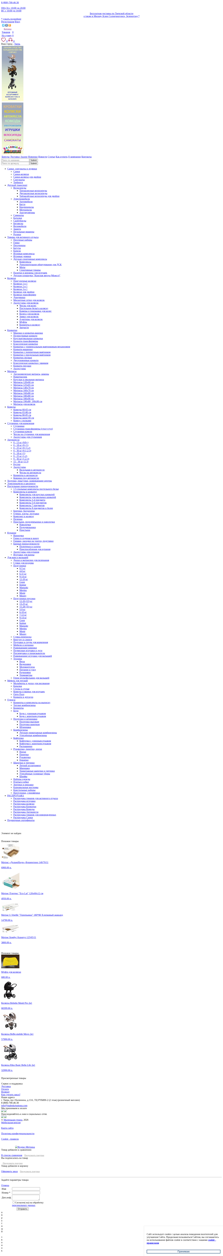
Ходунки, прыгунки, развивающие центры (29, 480)
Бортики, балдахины (24, 511)
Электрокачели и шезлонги (21, 483)
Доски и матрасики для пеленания (31, 560)
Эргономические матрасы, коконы (31, 374)
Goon (22, 582)
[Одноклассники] (9, 25)
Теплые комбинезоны (24, 705)
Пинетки (24, 754)
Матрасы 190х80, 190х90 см (27, 401)
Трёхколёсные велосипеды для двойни (39, 196)
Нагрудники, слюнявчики (26, 793)
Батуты (17, 248)
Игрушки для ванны (23, 554)
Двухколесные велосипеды (33, 193)
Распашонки (25, 746)
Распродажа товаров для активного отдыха (35, 798)
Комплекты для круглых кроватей (37, 494)
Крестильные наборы (24, 790)
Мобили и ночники (23, 645)
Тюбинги (18, 182)
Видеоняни (25, 664)
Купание (11, 533)
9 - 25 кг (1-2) (20, 456)
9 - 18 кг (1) (19, 453)
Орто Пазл (18, 694)
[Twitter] (3, 25)
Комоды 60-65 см (22, 409)
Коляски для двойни (23, 292)
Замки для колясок (29, 316)
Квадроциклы (26, 207)
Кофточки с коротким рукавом (35, 743)
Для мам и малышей (17, 557)
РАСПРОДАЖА (15, 795)
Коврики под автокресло (26, 478)
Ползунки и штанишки (25, 719)
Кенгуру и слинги (22, 639)
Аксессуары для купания (26, 552)
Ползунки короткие (29, 724)
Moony (22, 595)
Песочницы (19, 245)
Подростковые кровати (25, 335)
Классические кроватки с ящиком (30, 363)
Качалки (17, 686)
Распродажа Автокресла (25, 812)
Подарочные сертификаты (21, 820)
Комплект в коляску (23, 516)
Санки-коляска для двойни (27, 177)
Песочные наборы (22, 240)
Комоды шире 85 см (23, 418)
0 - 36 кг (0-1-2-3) (22, 450)
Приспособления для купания (34, 549)
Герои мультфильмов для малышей (31, 678)
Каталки (17, 218)
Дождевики (19, 297)
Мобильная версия (10, 1122)
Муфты (23, 322)
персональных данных (23, 1205)
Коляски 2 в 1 (20, 286)
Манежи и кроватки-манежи (28, 333)
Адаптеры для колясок (31, 319)
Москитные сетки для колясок (29, 300)
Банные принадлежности (26, 543)
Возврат (5, 1092)
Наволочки (25, 524)
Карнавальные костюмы (25, 787)
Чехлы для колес (27, 305)
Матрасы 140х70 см (23, 387)
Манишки (24, 768)
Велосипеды (19, 188)
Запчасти (24, 327)
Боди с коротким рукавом (32, 716)
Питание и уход (27, 669)
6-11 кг (23, 574)
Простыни (24, 530)
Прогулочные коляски (24, 281)
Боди (16, 710)
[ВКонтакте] (6, 25)
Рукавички (25, 757)
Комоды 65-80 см (22, 412)
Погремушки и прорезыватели (29, 653)
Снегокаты (19, 179)
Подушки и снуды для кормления (30, 642)
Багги (22, 204)
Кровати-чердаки (22, 366)
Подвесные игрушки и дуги (27, 650)
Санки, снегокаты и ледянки (22, 168)
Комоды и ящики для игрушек (29, 691)
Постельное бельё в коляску (33, 308)
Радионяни (25, 672)
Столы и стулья (21, 689)
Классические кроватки (25, 344)
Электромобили (21, 199)
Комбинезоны (20, 730)
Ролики (17, 234)
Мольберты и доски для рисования (31, 683)
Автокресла (13, 439)
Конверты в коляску (29, 324)
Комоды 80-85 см (22, 415)
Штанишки (25, 727)
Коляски (11, 278)
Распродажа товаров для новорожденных (34, 814)
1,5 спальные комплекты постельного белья (36, 489)
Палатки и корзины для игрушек (30, 272)
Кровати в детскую (23, 697)
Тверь (17, 44)
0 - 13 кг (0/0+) (20, 442)
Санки (16, 171)
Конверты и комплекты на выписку (31, 702)
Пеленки (17, 519)
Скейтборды (19, 220)
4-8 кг (22, 571)
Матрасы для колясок (24, 404)
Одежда (11, 699)
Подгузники (19, 565)
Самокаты (18, 215)
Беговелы (18, 223)
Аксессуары (19, 368)
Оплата (5, 1089)
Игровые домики (22, 256)
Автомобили (26, 201)
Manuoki (23, 587)
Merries (23, 590)
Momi (22, 593)
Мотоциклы (25, 209)
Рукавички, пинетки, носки (27, 749)
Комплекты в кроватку (25, 491)
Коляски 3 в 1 (20, 289)
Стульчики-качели (22, 431)
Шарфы (23, 776)
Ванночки (18, 535)
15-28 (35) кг (25, 606)
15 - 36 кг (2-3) (20, 461)
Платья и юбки (21, 782)
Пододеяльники (27, 527)
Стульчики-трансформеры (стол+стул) (33, 428)
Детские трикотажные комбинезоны (38, 732)
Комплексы (25, 262)
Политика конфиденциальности (17, 1133)
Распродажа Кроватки (24, 806)
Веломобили (19, 226)
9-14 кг (23, 576)
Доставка (6, 1086)
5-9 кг (22, 609)
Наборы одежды (21, 779)
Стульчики (18, 426)
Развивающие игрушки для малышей (32, 656)
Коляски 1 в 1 (20, 283)
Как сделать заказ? (10, 1094)
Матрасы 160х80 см (23, 393)
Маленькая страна (13, 1120)
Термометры (25, 675)
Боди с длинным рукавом (32, 713)
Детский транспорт (17, 185)
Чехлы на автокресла (30, 472)
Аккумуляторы (27, 212)
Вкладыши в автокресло (32, 470)
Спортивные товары (30, 270)
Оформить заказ (9, 1171)
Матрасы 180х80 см (23, 396)
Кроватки (12, 330)
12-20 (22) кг (25, 601)
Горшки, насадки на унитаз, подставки (33, 541)
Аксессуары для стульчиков (27, 437)
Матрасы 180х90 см (23, 398)
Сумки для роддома (23, 563)
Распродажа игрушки (24, 801)
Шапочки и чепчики (24, 762)
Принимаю (183, 1251)
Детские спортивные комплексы (30, 259)
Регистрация (7, 21)
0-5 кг (22, 568)
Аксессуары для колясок (26, 303)
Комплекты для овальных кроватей (37, 497)
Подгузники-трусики (24, 598)
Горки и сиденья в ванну (26, 538)
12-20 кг (23, 579)
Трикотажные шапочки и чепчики (37, 771)
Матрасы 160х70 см (23, 390)
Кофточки (18, 738)
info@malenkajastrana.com (14, 1105)
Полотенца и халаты (30, 546)
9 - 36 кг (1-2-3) (21, 459)
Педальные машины (23, 231)
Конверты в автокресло (25, 475)
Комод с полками (22, 420)
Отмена (5, 1185)
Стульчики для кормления (20, 423)
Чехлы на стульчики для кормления (31, 434)
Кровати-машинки (23, 349)
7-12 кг (23, 615)
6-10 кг (23, 612)
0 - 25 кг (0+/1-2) (21, 448)
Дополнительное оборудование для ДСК (40, 264)
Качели (17, 251)
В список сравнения (11, 1155)
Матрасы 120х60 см (23, 382)
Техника (17, 658)
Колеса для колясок (29, 314)
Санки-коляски (21, 174)
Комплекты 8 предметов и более (36, 508)
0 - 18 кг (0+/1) (20, 445)
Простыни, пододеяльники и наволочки (34, 522)
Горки (16, 242)
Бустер (16, 464)
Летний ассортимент (30, 765)
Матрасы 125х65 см (23, 385)
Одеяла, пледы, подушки (26, 513)
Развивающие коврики (25, 647)
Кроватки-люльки (22, 357)
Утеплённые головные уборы (34, 773)
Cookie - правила (10, 1139)
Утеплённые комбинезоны (33, 735)
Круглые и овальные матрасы (28, 379)
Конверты (18, 708)
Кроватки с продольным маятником (32, 355)
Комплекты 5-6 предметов (33, 502)
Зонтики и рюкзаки (23, 784)
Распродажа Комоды (24, 809)
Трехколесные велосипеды (33, 190)
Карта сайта (7, 1128)
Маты (22, 267)
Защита (17, 229)
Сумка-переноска (22, 637)
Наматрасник (20, 376)
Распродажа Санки (23, 817)
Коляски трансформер (24, 294)
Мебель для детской (17, 680)
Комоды (11, 407)
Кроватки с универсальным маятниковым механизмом (41, 346)
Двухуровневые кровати (26, 360)
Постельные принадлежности (22, 486)
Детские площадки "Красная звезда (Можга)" (36, 275)
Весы (22, 661)
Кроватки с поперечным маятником (32, 352)
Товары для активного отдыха (23, 237)
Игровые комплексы (24, 253)
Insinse (22, 585)
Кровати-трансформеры (25, 341)
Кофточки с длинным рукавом (35, 741)
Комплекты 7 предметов (32, 505)
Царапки (24, 760)
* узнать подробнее (11, 19)
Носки (22, 751)
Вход (17, 21)
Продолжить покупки (34, 1155)
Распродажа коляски (23, 804)
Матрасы (12, 371)
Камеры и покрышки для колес (35, 311)
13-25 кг (23, 604)
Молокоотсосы (27, 667)
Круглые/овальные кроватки (28, 338)
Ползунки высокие (29, 721)
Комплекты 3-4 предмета (32, 500)
